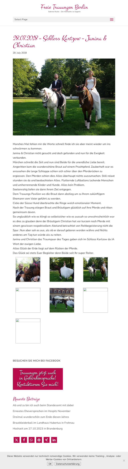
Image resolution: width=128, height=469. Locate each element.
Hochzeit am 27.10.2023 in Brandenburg (37, 428)
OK (50, 463)
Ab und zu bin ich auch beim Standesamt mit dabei (43, 405)
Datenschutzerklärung (68, 463)
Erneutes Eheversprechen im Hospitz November (41, 411)
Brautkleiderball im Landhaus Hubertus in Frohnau (43, 423)
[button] (17, 440)
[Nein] (124, 460)
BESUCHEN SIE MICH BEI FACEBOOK (36, 361)
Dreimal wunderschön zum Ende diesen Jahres (41, 417)
